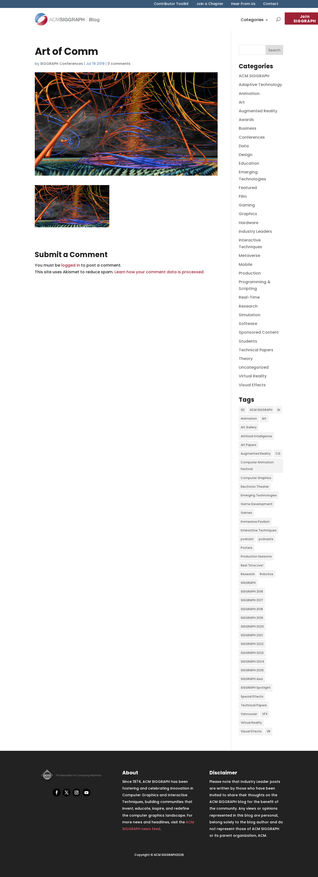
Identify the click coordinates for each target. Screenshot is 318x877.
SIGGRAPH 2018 (252, 609)
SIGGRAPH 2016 (252, 591)
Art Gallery (249, 427)
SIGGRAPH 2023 (252, 653)
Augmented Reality (258, 111)
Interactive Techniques (259, 530)
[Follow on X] (67, 793)
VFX (265, 714)
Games (246, 513)
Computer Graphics (256, 478)
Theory (246, 358)
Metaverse (249, 255)
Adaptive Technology (260, 84)
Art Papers (248, 445)
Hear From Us (243, 4)
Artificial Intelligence (256, 436)
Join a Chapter (209, 4)
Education (249, 163)
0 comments (119, 63)
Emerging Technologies (259, 495)
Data (244, 146)
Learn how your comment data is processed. (159, 272)
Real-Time (249, 297)
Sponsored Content (259, 332)
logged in (70, 265)
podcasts (266, 539)
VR (268, 731)
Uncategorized (254, 367)
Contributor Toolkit (171, 4)
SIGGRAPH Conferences (61, 63)
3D (243, 410)
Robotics (266, 574)
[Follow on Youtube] (86, 793)
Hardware (248, 223)
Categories (252, 20)
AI (278, 410)
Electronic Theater (255, 486)
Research (248, 306)
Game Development (257, 504)
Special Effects (252, 696)
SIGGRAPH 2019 (252, 618)
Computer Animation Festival (257, 465)
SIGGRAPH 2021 (252, 635)
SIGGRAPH (248, 583)
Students (248, 341)
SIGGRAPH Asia (252, 679)
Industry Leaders (255, 231)
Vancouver (249, 714)
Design (245, 155)
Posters (246, 548)
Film (243, 196)
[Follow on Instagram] (76, 793)
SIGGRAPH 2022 (252, 644)
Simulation (249, 315)
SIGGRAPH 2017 (252, 600)
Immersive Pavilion (255, 521)
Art (242, 102)
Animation (249, 93)
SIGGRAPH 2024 (252, 661)
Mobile (245, 264)
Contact (270, 4)
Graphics (248, 214)
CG (278, 453)
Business (247, 128)
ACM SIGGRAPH (254, 76)
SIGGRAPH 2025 (252, 670)
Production (250, 273)
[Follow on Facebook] (57, 793)
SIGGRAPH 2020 (252, 626)
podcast (247, 539)
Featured (248, 188)
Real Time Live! (252, 565)
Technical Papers (256, 350)
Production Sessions (256, 556)
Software (248, 323)
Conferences (252, 137)
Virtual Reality (253, 376)
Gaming (247, 205)
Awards (246, 119)
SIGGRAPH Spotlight (256, 687)
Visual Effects (252, 385)
